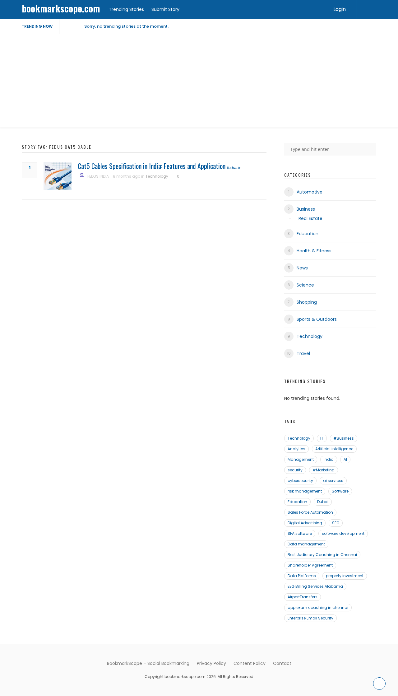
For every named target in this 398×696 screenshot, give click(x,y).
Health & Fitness (314, 251)
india (329, 459)
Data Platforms (302, 575)
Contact (282, 663)
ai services (333, 480)
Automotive (309, 192)
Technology (157, 176)
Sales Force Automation (310, 512)
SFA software (300, 533)
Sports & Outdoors (317, 319)
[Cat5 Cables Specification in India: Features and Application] (58, 176)
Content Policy (250, 663)
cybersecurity (300, 480)
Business (306, 209)
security (295, 470)
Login (339, 9)
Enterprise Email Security (310, 618)
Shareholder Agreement (310, 565)
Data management (306, 544)
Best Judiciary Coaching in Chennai (322, 554)
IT (321, 438)
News (302, 268)
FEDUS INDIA (98, 176)
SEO (335, 523)
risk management (305, 491)
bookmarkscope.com (61, 8)
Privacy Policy (211, 663)
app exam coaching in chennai (318, 607)
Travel (303, 353)
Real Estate (310, 218)
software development (343, 533)
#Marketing (323, 470)
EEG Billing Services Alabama (315, 586)
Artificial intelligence (334, 448)
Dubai (322, 501)
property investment (344, 575)
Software (340, 491)
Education (307, 234)
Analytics (296, 448)
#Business (343, 438)
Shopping (307, 302)
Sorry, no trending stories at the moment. (126, 26)
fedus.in (234, 167)
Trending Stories (126, 9)
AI (345, 459)
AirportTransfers (302, 597)
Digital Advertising (305, 523)
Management (301, 459)
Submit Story (165, 9)
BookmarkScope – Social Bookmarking (148, 663)
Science (305, 285)
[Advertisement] (199, 80)
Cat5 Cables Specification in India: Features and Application (151, 166)
